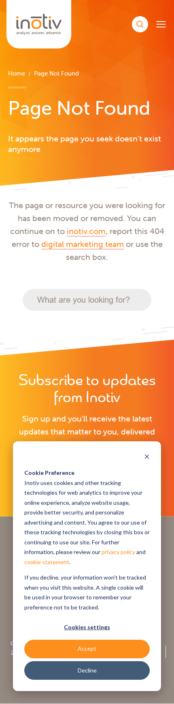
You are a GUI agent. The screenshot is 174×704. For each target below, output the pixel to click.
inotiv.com (86, 231)
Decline (87, 670)
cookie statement (46, 562)
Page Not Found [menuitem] (56, 73)
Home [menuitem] (16, 73)
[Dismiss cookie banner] (147, 458)
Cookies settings (87, 627)
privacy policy (118, 551)
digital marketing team (82, 244)
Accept (87, 648)
